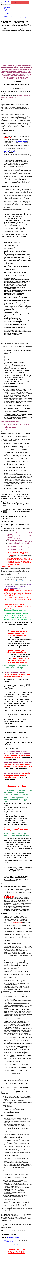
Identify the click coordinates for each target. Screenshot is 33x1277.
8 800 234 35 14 (8, 1240)
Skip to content (5, 1)
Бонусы (6, 9)
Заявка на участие (9, 16)
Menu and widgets (5, 4)
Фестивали (7, 7)
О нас (5, 10)
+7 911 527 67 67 (9, 1241)
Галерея (6, 13)
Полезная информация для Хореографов (15, 17)
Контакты (7, 15)
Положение (7, 12)
